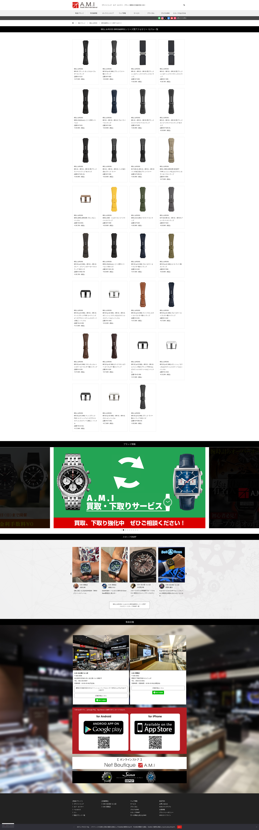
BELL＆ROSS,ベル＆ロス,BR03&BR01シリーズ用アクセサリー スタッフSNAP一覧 (129, 605)
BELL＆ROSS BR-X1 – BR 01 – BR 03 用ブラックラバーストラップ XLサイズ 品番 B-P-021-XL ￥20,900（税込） (85, 171)
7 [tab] (133, 530)
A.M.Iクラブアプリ (165, 807)
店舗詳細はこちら (101, 695)
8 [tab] (135, 530)
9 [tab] (137, 530)
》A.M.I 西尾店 (106, 807)
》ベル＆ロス (76, 809)
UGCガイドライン (165, 815)
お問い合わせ (163, 804)
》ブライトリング (78, 804)
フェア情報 (122, 13)
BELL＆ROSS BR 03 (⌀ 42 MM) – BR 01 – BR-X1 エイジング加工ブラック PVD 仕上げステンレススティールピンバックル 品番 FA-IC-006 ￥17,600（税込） (142, 369)
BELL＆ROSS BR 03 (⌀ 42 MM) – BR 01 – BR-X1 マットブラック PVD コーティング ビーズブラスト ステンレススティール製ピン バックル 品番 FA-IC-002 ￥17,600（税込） (85, 318)
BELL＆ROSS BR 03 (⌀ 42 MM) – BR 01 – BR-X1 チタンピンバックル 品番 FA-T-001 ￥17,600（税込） (114, 418)
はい (179, 827)
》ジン (74, 812)
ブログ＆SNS (165, 13)
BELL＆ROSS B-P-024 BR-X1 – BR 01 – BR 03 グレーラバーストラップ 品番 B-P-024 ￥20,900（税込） (171, 220)
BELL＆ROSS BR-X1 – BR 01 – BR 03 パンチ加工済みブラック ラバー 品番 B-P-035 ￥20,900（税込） (114, 171)
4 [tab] (127, 530)
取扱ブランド (79, 13)
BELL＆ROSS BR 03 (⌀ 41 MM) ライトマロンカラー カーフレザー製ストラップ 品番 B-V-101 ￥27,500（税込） (142, 315)
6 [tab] (131, 530)
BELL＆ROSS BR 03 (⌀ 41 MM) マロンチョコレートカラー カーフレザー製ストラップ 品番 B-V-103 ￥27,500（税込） (85, 367)
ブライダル (150, 13)
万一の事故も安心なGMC (138, 815)
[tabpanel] (129, 487)
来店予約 (162, 801)
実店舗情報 (93, 13)
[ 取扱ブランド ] (77, 801)
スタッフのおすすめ (179, 13)
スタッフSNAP (135, 812)
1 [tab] (121, 530)
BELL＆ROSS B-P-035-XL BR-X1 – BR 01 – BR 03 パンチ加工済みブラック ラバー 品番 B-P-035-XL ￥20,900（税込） (142, 171)
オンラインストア (108, 13)
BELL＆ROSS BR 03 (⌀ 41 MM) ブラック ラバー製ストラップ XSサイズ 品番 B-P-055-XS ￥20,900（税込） (142, 418)
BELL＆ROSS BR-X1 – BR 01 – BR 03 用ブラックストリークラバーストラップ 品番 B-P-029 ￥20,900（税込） (142, 123)
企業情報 (162, 809)
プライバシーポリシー (166, 812)
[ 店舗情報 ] (105, 801)
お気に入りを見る (181, 18)
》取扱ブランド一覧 (78, 815)
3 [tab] (125, 530)
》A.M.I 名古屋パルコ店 (108, 804)
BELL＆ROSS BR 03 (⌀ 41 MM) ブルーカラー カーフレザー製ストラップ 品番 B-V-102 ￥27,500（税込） (142, 267)
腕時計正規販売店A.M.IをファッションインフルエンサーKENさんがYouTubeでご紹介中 (101, 689)
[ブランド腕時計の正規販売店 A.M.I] (85, 5)
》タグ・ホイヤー (78, 807)
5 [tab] (129, 530)
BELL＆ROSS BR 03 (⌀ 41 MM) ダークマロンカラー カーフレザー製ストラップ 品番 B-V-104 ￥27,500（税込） (114, 367)
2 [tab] (123, 530)
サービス (136, 13)
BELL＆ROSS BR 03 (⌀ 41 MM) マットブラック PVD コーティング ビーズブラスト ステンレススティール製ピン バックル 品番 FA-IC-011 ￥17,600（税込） (85, 420)
